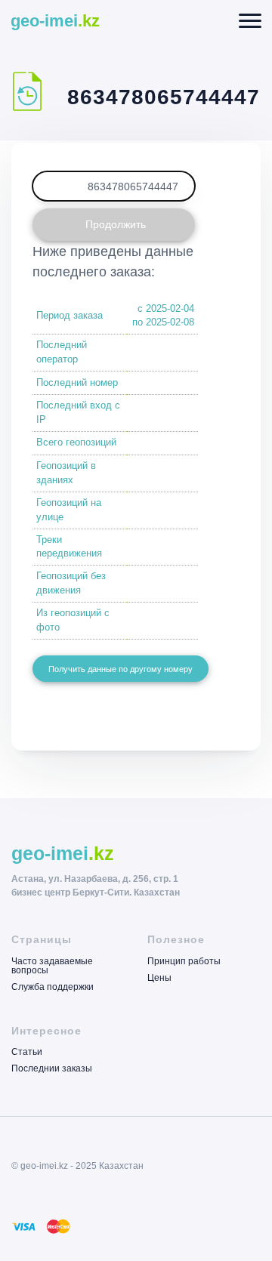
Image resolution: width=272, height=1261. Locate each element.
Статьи (26, 1052)
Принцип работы (184, 962)
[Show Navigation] (250, 21)
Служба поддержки (52, 986)
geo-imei (55, 20)
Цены (159, 977)
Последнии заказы (51, 1068)
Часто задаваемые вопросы (52, 966)
